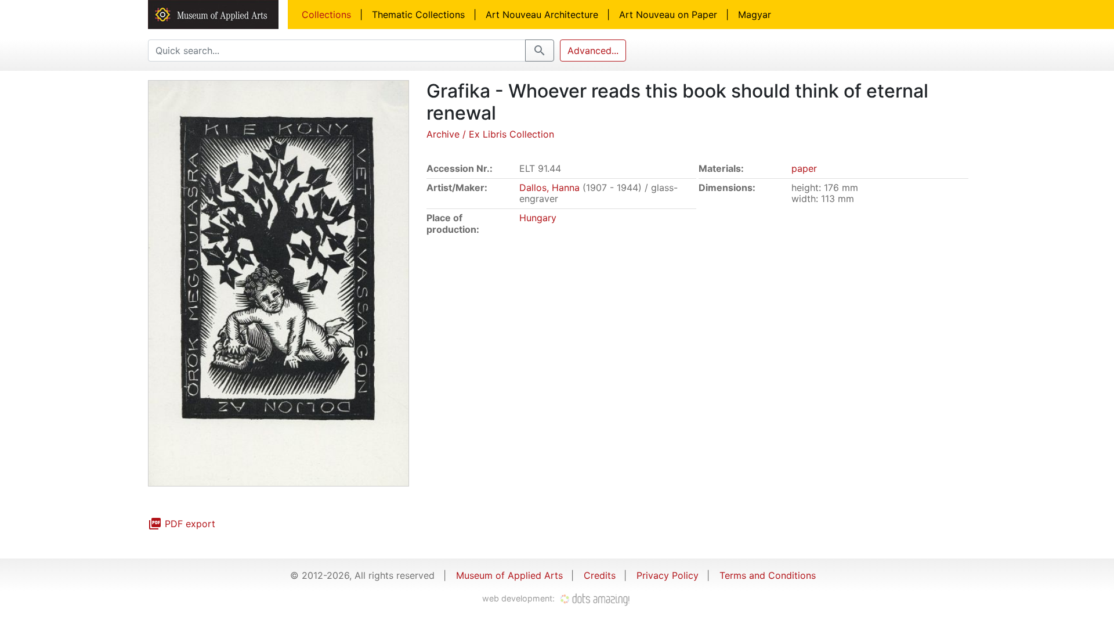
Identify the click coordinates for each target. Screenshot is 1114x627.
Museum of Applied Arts (509, 575)
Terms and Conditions (767, 575)
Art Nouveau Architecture (542, 14)
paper (804, 168)
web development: (519, 598)
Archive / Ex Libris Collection (490, 134)
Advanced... (593, 50)
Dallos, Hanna (549, 187)
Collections (326, 14)
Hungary (537, 218)
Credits (600, 575)
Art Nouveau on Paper (668, 14)
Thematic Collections (418, 14)
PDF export (181, 523)
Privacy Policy (667, 575)
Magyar (754, 14)
